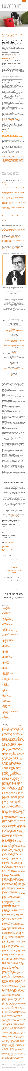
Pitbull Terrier (10, 993)
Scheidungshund (5, 1008)
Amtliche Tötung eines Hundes (9, 749)
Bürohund (13, 792)
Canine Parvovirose (10, 793)
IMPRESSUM (14, 587)
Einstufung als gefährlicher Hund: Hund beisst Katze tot (12, 35)
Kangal (18, 932)
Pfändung (5, 691)
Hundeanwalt (16, 874)
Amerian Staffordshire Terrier (9, 743)
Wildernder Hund (20, 1048)
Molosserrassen (19, 734)
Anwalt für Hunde (6, 611)
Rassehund (10, 995)
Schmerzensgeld (6, 701)
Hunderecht (14, 559)
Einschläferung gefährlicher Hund (10, 620)
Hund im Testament (12, 870)
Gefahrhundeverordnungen (8, 628)
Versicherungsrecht (14, 1040)
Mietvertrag (15, 971)
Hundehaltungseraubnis (7, 902)
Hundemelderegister (6, 909)
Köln (9, 940)
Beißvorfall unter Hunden (7, 780)
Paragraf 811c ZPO (15, 986)
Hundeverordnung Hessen (16, 923)
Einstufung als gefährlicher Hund (14, 328)
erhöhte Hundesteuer (6, 808)
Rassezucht (4, 996)
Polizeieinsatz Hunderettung (11, 994)
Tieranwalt (21, 1019)
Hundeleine (19, 907)
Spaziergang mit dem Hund (8, 702)
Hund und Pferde (14, 873)
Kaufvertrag (5, 674)
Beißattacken (16, 778)
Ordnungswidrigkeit (11, 985)
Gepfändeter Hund (6, 844)
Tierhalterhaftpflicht (15, 1021)
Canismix (17, 793)
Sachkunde (12, 1003)
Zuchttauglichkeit (11, 1052)
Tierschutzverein (6, 710)
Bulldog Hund (19, 788)
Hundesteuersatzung (7, 915)
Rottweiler (15, 158)
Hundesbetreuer (5, 913)
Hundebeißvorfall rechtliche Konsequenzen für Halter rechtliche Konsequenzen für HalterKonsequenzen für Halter (13, 884)
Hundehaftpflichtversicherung (9, 893)
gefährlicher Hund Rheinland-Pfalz (9, 837)
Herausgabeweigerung (16, 863)
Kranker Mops (18, 941)
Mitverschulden (13, 975)
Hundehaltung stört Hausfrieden (14, 901)
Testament (12, 1019)
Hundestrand (15, 915)
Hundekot (14, 907)
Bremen (4, 787)
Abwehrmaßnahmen (6, 739)
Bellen (15, 780)
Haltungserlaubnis (12, 861)
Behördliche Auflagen (18, 777)
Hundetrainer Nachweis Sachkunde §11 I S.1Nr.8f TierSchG (12, 919)
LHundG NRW (6, 607)
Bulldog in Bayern (6, 789)
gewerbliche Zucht (7, 849)
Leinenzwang (5, 681)
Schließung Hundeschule (20, 1008)
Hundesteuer (5, 664)
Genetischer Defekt (17, 842)
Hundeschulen (6, 663)
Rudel (13, 1002)
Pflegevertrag (20, 990)
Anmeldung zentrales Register (9, 754)
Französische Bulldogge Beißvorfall (15, 818)
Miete (3, 971)
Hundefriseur (5, 650)
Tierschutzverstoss (20, 1028)
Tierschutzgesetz (6, 708)
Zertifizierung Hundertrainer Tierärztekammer (15, 1049)
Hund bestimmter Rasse (19, 866)
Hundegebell (16, 891)
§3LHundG (13, 1057)
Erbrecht (4, 622)
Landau (16, 945)
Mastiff (21, 964)
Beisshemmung (5, 779)
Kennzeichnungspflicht (13, 936)
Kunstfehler (17, 942)
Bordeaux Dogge (7, 786)
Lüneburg (9, 964)
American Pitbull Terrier (8, 747)
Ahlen (3, 741)
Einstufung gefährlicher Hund (17, 159)
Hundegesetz (5, 651)
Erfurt (22, 807)
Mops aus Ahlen (14, 735)
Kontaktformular (14, 296)
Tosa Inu (13, 1029)
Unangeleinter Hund (17, 1033)
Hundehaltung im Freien (7, 900)
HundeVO (4, 924)
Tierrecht (14, 572)
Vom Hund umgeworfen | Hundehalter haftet (11, 212)
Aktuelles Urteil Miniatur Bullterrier (13, 741)
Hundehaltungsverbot (7, 658)
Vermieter (18, 1037)
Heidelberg (8, 863)
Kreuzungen (11, 942)
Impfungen (20, 927)
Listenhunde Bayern (15, 957)
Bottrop (14, 786)
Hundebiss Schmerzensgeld (17, 888)
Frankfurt (4, 818)
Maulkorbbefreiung (6, 968)
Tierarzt (4, 706)
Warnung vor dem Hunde (16, 1045)
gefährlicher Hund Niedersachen (14, 836)
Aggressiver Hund (13, 740)
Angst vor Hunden (6, 608)
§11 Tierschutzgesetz (7, 719)
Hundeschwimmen (6, 914)
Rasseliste (4, 738)
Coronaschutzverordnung (11, 796)
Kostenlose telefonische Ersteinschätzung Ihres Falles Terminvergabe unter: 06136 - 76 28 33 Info (13, 547)
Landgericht (8, 947)
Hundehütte (4, 906)
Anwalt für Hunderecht (7, 612)
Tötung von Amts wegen (11, 1031)
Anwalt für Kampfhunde (15, 763)
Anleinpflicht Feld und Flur (8, 753)
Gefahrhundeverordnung (13, 829)
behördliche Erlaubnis (7, 778)
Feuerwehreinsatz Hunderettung (9, 817)
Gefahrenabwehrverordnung (9, 822)
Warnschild (9, 1045)
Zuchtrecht (14, 565)
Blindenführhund (14, 784)
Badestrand (5, 613)
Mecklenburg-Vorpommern (17, 969)
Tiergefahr (9, 1021)
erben (11, 807)
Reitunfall (18, 999)
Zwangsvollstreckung (11, 1054)
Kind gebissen (10, 937)
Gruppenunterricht (15, 851)
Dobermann (14, 800)
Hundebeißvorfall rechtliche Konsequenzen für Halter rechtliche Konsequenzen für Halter (13, 882)
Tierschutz (5, 707)
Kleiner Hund (12, 938)
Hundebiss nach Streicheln (12, 887)
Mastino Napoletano (12, 967)
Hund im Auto (5, 641)
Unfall (8, 727)
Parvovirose (17, 987)
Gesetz (12, 844)
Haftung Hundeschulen (12, 857)
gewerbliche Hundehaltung (15, 847)
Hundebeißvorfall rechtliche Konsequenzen (13, 879)
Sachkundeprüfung (7, 697)
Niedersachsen (11, 980)
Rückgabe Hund (5, 1003)
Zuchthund (19, 1050)
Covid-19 (7, 797)
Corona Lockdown (7, 618)
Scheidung (5, 700)
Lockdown (4, 964)
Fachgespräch (9, 813)
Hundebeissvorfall (14, 161)
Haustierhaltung (18, 862)
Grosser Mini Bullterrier (6, 851)
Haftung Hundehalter (13, 855)
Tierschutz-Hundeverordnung (17, 1025)
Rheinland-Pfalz (6, 1000)
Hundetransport (6, 667)
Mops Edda (10, 976)
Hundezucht (5, 669)
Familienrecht (16, 813)
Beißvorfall (11, 156)
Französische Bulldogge (8, 624)
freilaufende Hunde (7, 820)
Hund (4, 637)
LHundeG (5, 683)
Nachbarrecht (6, 690)
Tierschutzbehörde (5, 1027)
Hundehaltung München (7, 897)
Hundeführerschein (7, 891)
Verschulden (5, 1040)
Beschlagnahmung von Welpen (9, 783)
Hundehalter (5, 652)
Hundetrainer (5, 666)
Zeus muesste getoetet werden (7, 1050)
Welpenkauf (15, 1046)
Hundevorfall (9, 924)
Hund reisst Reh (13, 871)
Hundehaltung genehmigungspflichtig (11, 898)
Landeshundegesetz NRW (8, 678)
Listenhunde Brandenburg (7, 958)
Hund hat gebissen (7, 867)
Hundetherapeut (21, 915)
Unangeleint (9, 1033)
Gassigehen (9, 821)
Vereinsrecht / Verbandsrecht (14, 570)
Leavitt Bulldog (22, 949)
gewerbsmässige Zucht (18, 850)
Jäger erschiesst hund (12, 928)
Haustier (10, 862)
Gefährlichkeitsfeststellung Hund (10, 631)
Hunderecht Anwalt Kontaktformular (10, 145)
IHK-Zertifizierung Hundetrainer (17, 925)
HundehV (9, 906)
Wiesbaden (12, 1048)
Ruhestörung (5, 694)
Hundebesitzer (9, 885)
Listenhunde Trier (21, 963)
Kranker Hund (6, 677)
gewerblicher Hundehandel (18, 849)
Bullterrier (5, 791)
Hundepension (6, 661)
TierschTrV (4, 1025)
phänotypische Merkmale (7, 991)
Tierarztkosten (17, 1020)
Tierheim (3, 1024)
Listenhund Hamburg (19, 954)
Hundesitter (12, 914)
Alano (23, 741)
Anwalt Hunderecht (12, 766)
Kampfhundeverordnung (8, 673)
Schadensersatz (18, 1007)
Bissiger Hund (6, 784)
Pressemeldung (6, 693)
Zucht (14, 1050)
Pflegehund (13, 737)
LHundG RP (17, 953)
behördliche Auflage (12, 776)
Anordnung (19, 754)
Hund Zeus (5, 642)
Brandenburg (20, 786)
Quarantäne (19, 994)
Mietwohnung (5, 972)
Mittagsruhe (5, 975)
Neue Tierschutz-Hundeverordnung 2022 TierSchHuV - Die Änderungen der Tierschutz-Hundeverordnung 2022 (13, 249)
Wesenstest (14, 364)
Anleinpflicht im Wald (19, 753)
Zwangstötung (6, 718)
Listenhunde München (7, 962)
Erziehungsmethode (6, 812)
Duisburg (4, 802)
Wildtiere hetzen (5, 1049)
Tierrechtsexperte (16, 1024)
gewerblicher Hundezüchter (7, 850)
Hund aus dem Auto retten (8, 640)
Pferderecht (14, 562)
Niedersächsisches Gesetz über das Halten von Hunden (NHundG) (13, 981)
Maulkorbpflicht (15, 968)
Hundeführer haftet (18, 889)
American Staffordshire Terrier (9, 725)
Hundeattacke (6, 644)
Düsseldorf (10, 802)
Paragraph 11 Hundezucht (9, 987)
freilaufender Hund (19, 730)
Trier (10, 1032)
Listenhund (14, 352)
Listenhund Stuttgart (18, 955)
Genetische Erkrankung (7, 842)
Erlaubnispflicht (15, 808)
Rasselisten (17, 995)
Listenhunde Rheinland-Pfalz (12, 963)
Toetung (4, 1029)
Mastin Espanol (14, 966)
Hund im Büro (9, 869)
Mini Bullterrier (21, 972)
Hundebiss (10, 158)
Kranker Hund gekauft (10, 941)
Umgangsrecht (6, 712)
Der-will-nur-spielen (6, 800)
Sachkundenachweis (7, 159)
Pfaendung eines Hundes (7, 990)
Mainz (18, 964)
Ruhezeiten (5, 695)
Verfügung (21, 161)
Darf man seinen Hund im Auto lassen (14, 728)
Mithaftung (19, 973)
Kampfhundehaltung (13, 929)
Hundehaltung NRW (7, 656)
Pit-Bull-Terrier (16, 991)
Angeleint (8, 750)
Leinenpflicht (5, 158)
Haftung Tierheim (11, 858)
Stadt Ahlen (4, 1015)
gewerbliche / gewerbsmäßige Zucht (10, 634)
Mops (4, 689)
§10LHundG (17, 1058)
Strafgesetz (12, 1017)
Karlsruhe (22, 932)
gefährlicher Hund (9, 38)
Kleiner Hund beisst (7, 675)
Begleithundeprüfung (16, 773)
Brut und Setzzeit (17, 787)
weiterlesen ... (5, 154)
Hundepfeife (21, 909)
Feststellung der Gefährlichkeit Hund (10, 160)
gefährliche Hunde (13, 832)
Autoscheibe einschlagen (16, 769)
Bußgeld (18, 792)
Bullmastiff (19, 789)
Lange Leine (13, 947)
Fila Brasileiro (21, 817)
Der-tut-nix (22, 798)
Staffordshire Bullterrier (14, 1016)
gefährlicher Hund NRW (8, 630)
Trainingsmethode (5, 1032)
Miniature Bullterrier (7, 688)
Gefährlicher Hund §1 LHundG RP (9, 732)
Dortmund (17, 801)
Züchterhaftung (6, 717)
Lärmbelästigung (14, 949)
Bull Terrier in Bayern (11, 788)
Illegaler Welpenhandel (6, 927)
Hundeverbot (5, 668)
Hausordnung (5, 862)
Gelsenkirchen (20, 841)
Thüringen (16, 1019)
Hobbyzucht (13, 865)
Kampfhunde (5, 929)
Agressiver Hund (21, 740)
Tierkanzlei (9, 1024)
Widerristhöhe (19, 738)
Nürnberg (19, 982)
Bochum (20, 784)
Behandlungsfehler (6, 774)
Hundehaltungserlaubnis (8, 657)
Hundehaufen (17, 905)
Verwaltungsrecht (12, 1042)
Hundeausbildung (15, 875)
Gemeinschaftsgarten (7, 733)
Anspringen (5, 757)
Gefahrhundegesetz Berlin (9, 827)
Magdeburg (13, 964)
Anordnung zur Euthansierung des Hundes (12, 755)
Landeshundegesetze (14, 331)
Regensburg (4, 999)
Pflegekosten (19, 737)
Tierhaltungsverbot (21, 1023)
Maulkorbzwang (6, 156)
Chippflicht (17, 794)
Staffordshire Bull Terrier (11, 1015)
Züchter (22, 1053)
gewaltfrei (18, 846)
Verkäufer (13, 1037)
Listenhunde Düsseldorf (7, 959)
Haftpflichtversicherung (12, 853)
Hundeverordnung (5, 923)
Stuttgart (8, 1019)
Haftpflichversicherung (7, 854)
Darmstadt (16, 798)
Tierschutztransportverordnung (9, 1028)
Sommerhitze (16, 1012)
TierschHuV (21, 1024)
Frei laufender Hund (7, 625)
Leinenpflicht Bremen (20, 950)
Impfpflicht (14, 927)
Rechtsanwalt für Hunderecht (13, 996)
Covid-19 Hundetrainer (15, 797)
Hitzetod (8, 865)
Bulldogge (13, 789)
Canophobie (5, 794)
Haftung (4, 635)
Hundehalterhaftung (7, 653)
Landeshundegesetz (7, 946)
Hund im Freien (17, 869)
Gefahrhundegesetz (7, 626)
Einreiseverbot (13, 803)
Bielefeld (19, 783)
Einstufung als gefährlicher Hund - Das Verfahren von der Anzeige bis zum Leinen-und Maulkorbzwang (13, 57)
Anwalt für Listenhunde (8, 764)
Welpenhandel (8, 1046)
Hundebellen (5, 645)
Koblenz (17, 938)
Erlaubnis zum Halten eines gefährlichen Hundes (14, 361)
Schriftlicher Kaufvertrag (13, 1011)
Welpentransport (6, 715)
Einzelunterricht (5, 807)
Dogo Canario (12, 801)
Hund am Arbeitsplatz (7, 639)
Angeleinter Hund (14, 727)
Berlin (19, 780)
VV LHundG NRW (12, 1044)
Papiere (17, 985)
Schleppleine (12, 1008)
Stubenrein (4, 1019)
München (20, 976)
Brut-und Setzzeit (6, 617)
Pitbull (21, 991)
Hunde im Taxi (10, 874)
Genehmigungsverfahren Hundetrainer (11, 633)
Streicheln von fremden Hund (19, 1017)
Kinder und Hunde (5, 938)
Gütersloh (4, 853)
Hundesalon (21, 911)
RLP (12, 1000)
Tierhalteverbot (15, 1023)
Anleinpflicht (5, 609)
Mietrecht (5, 686)
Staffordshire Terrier (5, 1017)
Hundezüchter (21, 924)
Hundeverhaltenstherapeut (17, 922)
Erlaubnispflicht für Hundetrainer (10, 810)
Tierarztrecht (14, 567)
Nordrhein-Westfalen (13, 982)
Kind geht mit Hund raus (18, 937)
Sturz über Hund (6, 705)
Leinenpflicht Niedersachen (7, 951)
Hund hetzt (16, 867)
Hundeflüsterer (5, 889)
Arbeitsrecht (11, 767)
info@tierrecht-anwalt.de (13, 515)
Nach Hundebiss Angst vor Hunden (18, 977)
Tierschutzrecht (22, 1027)
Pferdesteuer (15, 990)
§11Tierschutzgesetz (14, 375)
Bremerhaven (10, 787)
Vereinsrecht (10, 1036)
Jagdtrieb (4, 928)
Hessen (3, 865)
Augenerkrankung (6, 769)
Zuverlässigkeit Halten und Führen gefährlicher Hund (11, 1053)
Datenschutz (14, 589)
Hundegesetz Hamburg (15, 892)
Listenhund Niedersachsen (7, 955)
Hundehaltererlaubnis (7, 895)
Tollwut (8, 1029)
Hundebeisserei (6, 877)
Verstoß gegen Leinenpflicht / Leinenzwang (17, 1041)
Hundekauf (5, 659)
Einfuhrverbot (5, 803)
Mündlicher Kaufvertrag (6, 977)
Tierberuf (4, 1021)
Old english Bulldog (10, 984)
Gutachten (22, 851)
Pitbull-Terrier (17, 993)
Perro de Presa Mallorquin (15, 989)
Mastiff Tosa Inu (5, 966)
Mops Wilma (15, 976)
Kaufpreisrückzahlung (6, 933)
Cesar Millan (11, 794)
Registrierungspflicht (11, 999)
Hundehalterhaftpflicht (17, 895)
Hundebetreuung (6, 646)
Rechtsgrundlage (21, 998)
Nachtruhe (10, 978)
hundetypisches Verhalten (14, 920)
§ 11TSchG (12, 1056)
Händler (3, 863)
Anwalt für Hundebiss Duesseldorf (15, 760)
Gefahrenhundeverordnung (9, 825)
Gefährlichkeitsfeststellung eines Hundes (14, 330)
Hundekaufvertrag (6, 907)
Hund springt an (7, 873)
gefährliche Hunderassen (13, 834)
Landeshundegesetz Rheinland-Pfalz (11, 679)
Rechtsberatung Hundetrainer (9, 998)
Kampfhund (5, 670)
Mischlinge (14, 973)
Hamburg (18, 861)
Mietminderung (9, 971)
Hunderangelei (15, 910)
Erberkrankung (16, 807)
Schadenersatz (6, 699)
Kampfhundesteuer (7, 672)
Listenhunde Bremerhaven (18, 958)
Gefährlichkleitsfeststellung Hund (9, 841)
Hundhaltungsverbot (6, 925)
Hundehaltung (6, 655)
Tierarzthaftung (9, 1020)
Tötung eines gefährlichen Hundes (10, 711)
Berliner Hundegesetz (7, 782)
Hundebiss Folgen (17, 156)
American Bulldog (18, 745)
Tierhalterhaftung (7, 1023)
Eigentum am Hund (18, 802)
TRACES (17, 1031)
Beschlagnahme (18, 782)
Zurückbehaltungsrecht (18, 1052)
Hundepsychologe (6, 910)
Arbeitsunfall (18, 767)
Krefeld (7, 942)
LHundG (4, 953)
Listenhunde (12, 734)
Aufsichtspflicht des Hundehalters (10, 768)
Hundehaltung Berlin (16, 897)
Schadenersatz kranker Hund (7, 1007)
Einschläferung (6, 805)
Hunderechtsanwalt (14, 911)
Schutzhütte (10, 1012)
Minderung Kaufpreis (13, 972)
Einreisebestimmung (7, 619)
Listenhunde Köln (16, 959)
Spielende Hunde (6, 704)
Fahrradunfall (5, 623)
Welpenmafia (5, 713)
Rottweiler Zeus (9, 1002)
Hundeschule (12, 913)
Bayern (4, 614)
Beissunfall (12, 779)
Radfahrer (4, 995)
